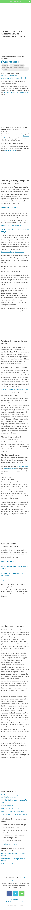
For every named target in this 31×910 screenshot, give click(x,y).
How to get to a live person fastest (12, 808)
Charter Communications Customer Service (13, 855)
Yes (23, 877)
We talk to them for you (9, 75)
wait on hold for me (9, 469)
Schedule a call (21, 78)
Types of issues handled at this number (14, 814)
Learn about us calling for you (11, 225)
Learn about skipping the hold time (12, 252)
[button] (29, 1)
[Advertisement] (15, 110)
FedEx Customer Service (9, 864)
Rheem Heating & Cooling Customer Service (13, 860)
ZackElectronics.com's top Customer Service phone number (13, 796)
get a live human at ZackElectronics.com (16, 92)
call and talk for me (22, 466)
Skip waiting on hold (7, 78)
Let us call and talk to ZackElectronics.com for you (12, 208)
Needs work (15, 881)
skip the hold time (10, 150)
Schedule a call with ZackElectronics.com (14, 389)
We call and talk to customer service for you (14, 801)
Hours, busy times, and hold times (12, 811)
